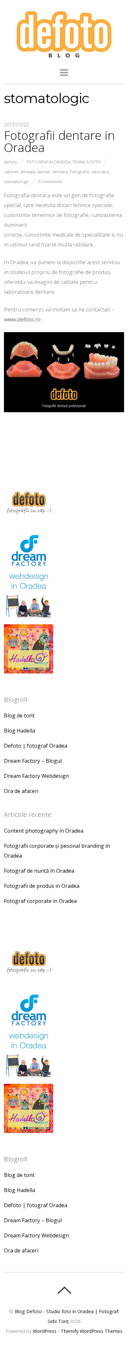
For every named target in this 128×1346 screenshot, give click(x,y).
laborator (101, 172)
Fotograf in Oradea (48, 162)
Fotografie (80, 172)
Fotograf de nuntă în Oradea (39, 870)
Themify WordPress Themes (91, 1331)
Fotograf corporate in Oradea (40, 901)
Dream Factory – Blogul (33, 760)
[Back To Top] (64, 1290)
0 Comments (50, 181)
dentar (43, 172)
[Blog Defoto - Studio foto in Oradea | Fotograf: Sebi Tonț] (64, 55)
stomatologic (16, 181)
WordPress (44, 1331)
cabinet (11, 172)
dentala (27, 172)
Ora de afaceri (21, 791)
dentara (60, 172)
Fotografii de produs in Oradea (41, 885)
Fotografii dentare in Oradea (59, 141)
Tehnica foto (86, 162)
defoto (10, 162)
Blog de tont (19, 715)
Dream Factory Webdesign (36, 776)
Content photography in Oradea (43, 830)
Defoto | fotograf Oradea (35, 745)
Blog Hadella (19, 730)
